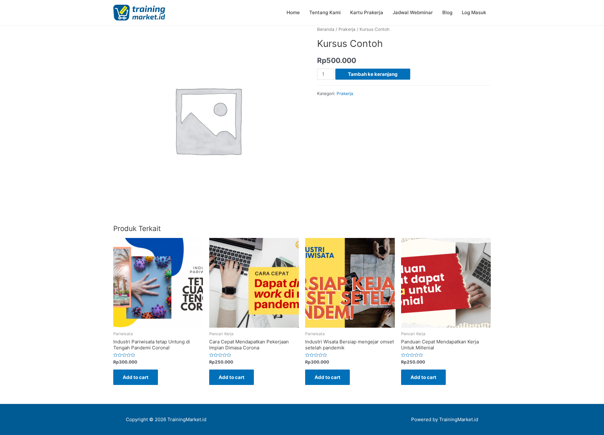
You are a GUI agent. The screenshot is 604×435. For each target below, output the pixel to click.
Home (293, 12)
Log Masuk (474, 12)
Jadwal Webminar (413, 12)
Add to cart (135, 377)
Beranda (325, 29)
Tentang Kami (325, 12)
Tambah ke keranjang (373, 74)
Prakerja (346, 29)
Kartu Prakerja (366, 12)
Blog (447, 12)
